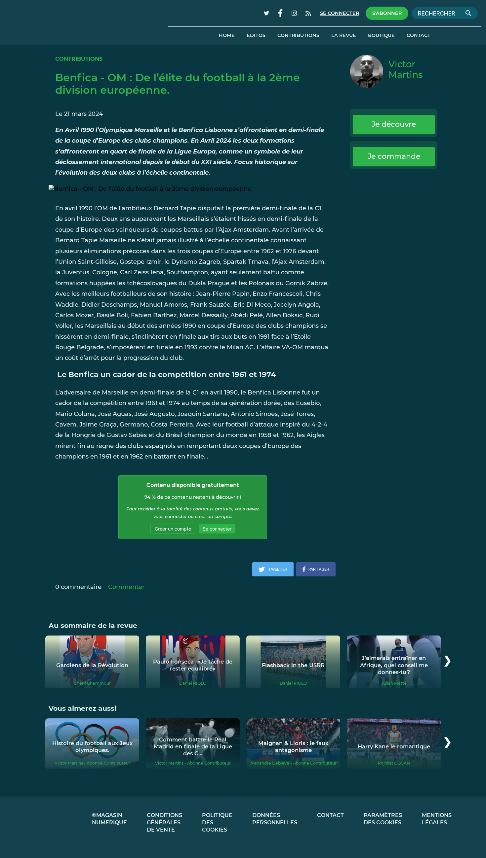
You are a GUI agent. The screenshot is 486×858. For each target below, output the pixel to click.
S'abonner (387, 13)
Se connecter (339, 13)
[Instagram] (294, 13)
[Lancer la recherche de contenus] (468, 13)
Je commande (394, 156)
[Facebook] (280, 13)
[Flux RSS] (308, 13)
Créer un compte (173, 529)
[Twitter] (266, 13)
